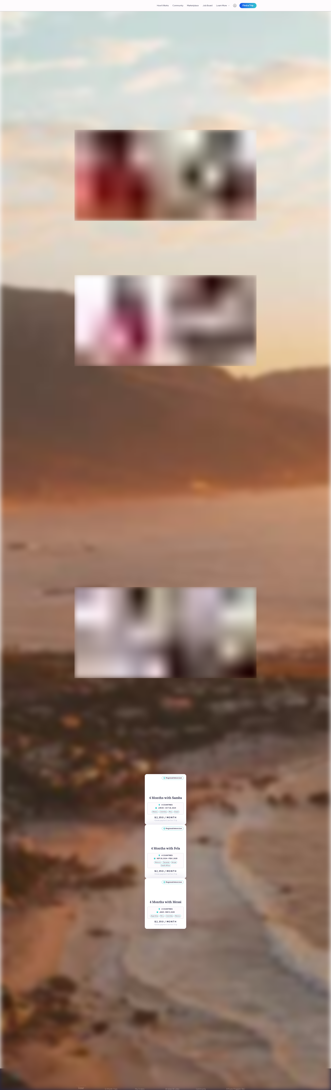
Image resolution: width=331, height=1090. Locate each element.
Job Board (207, 5)
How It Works (163, 5)
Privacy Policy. (138, 1060)
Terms (128, 1060)
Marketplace (193, 5)
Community (177, 5)
